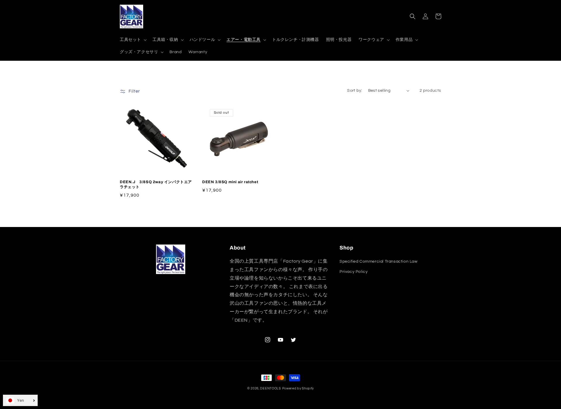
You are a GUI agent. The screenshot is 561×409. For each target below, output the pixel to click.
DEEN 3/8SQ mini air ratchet (230, 182)
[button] (132, 40)
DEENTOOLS (270, 388)
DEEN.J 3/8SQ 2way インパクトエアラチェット (156, 184)
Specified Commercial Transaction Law (379, 261)
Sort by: (354, 91)
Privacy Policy (354, 272)
